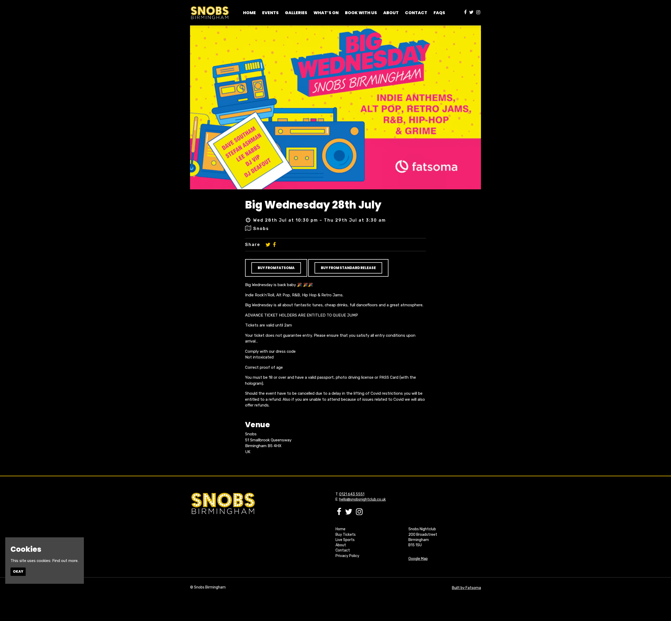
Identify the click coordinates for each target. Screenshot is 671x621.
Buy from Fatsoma (276, 267)
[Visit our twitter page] (471, 12)
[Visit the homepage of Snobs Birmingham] (209, 12)
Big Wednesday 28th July (313, 204)
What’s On (326, 13)
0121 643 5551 (351, 494)
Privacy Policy (347, 556)
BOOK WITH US (361, 13)
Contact (416, 13)
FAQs (439, 13)
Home (249, 13)
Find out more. (65, 560)
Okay (18, 571)
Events (270, 13)
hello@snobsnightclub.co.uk (362, 499)
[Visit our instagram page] (478, 12)
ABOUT (391, 13)
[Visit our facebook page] (465, 12)
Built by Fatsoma (466, 588)
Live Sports (345, 540)
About (341, 545)
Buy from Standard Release (348, 267)
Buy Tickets (346, 534)
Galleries (296, 13)
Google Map (418, 558)
